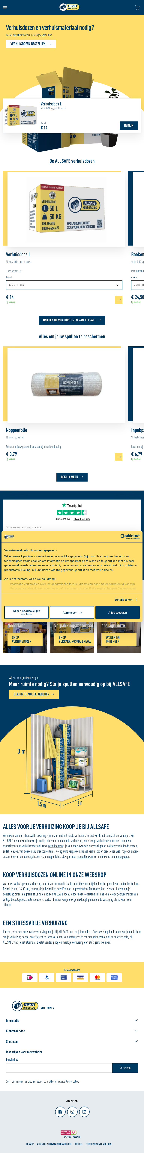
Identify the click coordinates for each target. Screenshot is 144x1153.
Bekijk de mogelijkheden (32, 694)
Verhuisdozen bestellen (28, 44)
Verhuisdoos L (51, 103)
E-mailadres (12, 1059)
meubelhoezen (85, 856)
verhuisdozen (55, 846)
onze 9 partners (24, 556)
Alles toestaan (117, 612)
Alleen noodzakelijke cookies (26, 612)
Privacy (30, 1144)
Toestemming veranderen (98, 1144)
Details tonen (123, 599)
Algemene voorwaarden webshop (54, 1144)
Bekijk (128, 125)
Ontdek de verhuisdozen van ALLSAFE (69, 320)
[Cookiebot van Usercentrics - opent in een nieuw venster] (123, 537)
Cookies (78, 1144)
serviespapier (121, 856)
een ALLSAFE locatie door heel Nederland (72, 894)
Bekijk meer (69, 477)
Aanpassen (70, 612)
